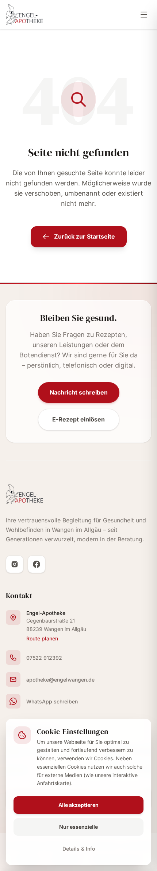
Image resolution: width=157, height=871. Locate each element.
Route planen (42, 638)
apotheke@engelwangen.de (60, 679)
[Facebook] (36, 564)
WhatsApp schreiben (52, 701)
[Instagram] (14, 564)
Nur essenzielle (78, 827)
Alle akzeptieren (78, 805)
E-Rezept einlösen (78, 419)
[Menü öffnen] (144, 14)
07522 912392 (44, 658)
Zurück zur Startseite (84, 236)
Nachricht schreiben (79, 392)
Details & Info (78, 849)
